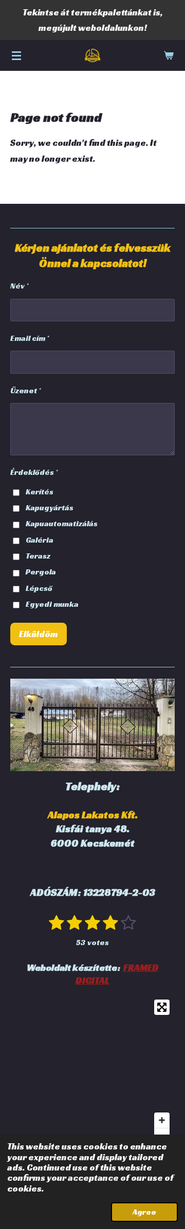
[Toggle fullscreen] (162, 1007)
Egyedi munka (52, 604)
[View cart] (168, 55)
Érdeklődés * (34, 472)
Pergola (41, 572)
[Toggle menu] (16, 55)
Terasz (38, 556)
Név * (19, 286)
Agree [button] (144, 1212)
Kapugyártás (49, 507)
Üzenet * (25, 390)
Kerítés (39, 491)
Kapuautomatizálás (62, 523)
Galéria (39, 540)
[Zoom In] (162, 1120)
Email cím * (29, 338)
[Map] (92, 1071)
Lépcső (39, 588)
